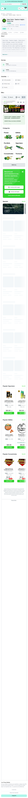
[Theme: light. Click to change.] (22, 8)
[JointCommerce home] (5, 8)
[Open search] (19, 8)
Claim (4, 28)
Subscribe (24, 4)
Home (3, 13)
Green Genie (23, 24)
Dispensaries (9, 13)
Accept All (14, 795)
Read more (5, 54)
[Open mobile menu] (2, 8)
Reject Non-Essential (14, 792)
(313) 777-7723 (11, 26)
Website (17, 26)
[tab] (4, 32)
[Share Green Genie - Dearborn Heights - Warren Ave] (11, 29)
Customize (14, 789)
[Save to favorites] (8, 29)
